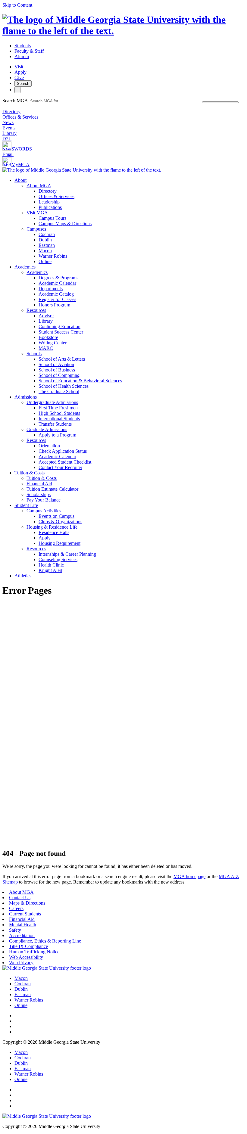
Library (9, 133)
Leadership (49, 201)
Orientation (49, 445)
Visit (18, 66)
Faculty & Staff (29, 51)
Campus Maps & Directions (65, 223)
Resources (36, 310)
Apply (20, 72)
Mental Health (22, 924)
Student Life (26, 505)
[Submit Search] (220, 102)
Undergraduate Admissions (52, 402)
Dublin (45, 239)
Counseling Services (58, 559)
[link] (46, 968)
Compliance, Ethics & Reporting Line (45, 940)
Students (22, 45)
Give (19, 77)
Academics (25, 266)
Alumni (21, 56)
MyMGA (20, 164)
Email (8, 154)
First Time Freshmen (58, 407)
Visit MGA (37, 212)
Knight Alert (50, 570)
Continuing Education (59, 326)
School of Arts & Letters (62, 359)
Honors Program (54, 304)
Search (23, 83)
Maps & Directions (27, 903)
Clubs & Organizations (60, 521)
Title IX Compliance (28, 946)
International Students (59, 418)
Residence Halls (54, 532)
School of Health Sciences (64, 386)
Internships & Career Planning (67, 554)
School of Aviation (56, 364)
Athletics (22, 575)
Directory (11, 111)
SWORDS (21, 148)
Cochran (47, 234)
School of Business (57, 369)
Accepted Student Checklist (65, 461)
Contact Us (19, 897)
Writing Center (53, 342)
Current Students (25, 913)
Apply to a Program (57, 434)
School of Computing (59, 375)
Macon (45, 250)
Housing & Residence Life (52, 527)
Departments (51, 288)
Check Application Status (63, 451)
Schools (34, 353)
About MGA (39, 185)
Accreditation (22, 935)
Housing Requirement (59, 543)
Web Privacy (21, 962)
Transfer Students (55, 424)
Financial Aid (39, 483)
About (20, 180)
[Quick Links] (17, 90)
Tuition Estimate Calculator (52, 489)
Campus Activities (44, 510)
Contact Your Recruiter (60, 467)
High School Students (59, 413)
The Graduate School (59, 391)
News (8, 122)
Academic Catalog (56, 294)
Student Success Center (61, 331)
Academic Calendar (57, 283)
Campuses (36, 228)
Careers (16, 908)
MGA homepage (189, 876)
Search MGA (15, 100)
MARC (46, 348)
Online (45, 261)
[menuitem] (129, 221)
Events (8, 127)
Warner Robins (53, 256)
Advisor (46, 315)
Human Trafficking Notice (34, 951)
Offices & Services (20, 117)
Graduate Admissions (47, 429)
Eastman (47, 245)
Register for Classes (57, 299)
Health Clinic (51, 564)
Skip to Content (17, 5)
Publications (50, 207)
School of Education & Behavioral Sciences (80, 380)
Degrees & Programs (58, 277)
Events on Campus (56, 516)
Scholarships (39, 494)
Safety (15, 930)
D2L (6, 138)
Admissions (25, 396)
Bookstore (48, 337)
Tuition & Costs (29, 472)
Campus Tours (52, 218)
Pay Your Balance (44, 499)
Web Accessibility (26, 957)
